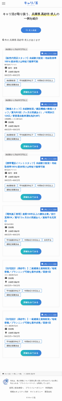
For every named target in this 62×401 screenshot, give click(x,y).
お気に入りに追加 (50, 53)
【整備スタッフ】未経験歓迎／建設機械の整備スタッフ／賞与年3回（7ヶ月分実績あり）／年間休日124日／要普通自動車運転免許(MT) (30, 112)
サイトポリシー (36, 391)
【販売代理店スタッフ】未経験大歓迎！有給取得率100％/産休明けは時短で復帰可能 (30, 59)
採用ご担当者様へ (16, 387)
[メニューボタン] (3, 3)
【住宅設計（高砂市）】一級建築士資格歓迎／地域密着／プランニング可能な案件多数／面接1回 (30, 320)
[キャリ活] (31, 3)
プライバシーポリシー (35, 387)
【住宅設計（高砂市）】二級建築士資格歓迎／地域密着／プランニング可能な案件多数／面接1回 (30, 270)
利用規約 (49, 387)
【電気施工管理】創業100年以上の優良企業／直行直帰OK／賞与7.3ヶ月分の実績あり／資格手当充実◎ (30, 217)
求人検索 (32, 30)
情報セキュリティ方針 (19, 391)
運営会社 (48, 391)
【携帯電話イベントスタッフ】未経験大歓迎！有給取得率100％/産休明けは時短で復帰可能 (30, 164)
